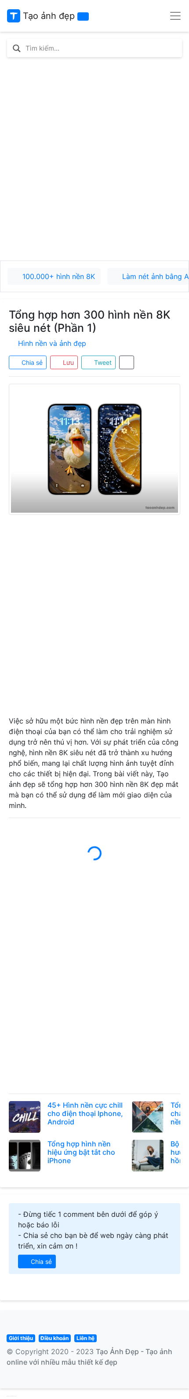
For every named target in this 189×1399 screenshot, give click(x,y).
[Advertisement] (94, 158)
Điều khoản (54, 1338)
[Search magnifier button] (17, 48)
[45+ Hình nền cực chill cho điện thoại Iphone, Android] (24, 1117)
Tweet (102, 362)
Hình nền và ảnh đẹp (52, 343)
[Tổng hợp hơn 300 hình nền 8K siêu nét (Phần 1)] (94, 449)
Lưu (67, 362)
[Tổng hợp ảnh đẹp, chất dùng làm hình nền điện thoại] (148, 1117)
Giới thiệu (21, 1338)
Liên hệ (85, 1338)
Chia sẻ (31, 362)
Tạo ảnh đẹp (47, 16)
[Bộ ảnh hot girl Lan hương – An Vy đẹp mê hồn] (148, 1155)
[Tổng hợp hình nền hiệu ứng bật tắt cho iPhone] (24, 1155)
